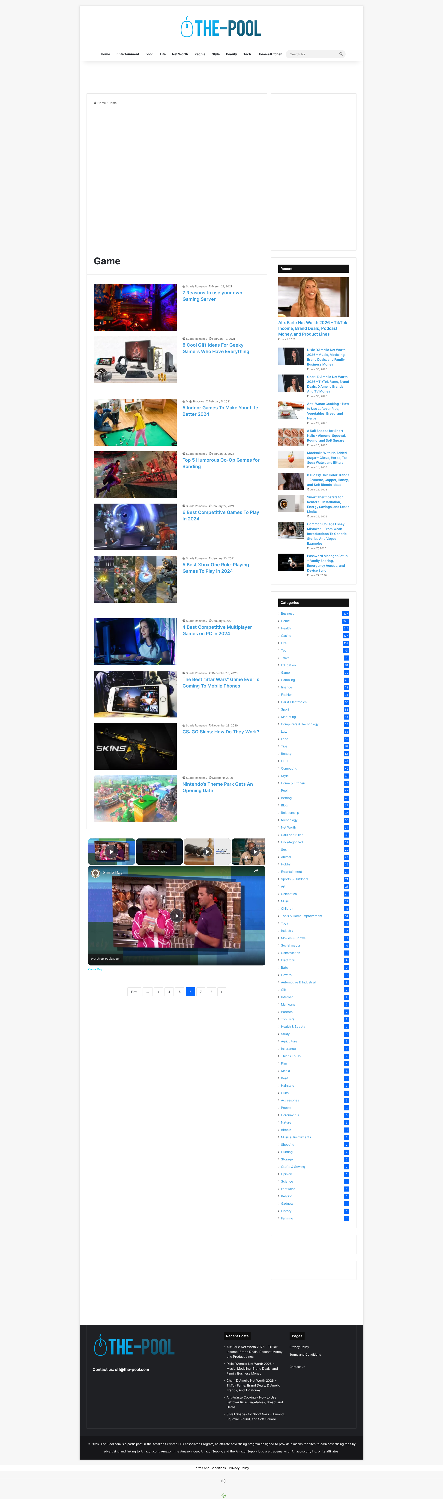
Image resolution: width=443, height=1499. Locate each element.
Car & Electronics (294, 702)
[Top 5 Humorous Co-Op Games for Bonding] (135, 474)
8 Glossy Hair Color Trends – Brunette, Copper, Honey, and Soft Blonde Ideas (328, 480)
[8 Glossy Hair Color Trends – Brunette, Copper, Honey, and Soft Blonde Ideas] (291, 481)
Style (216, 54)
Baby (285, 967)
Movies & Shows (293, 938)
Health (286, 628)
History (286, 1211)
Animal (286, 857)
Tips (284, 746)
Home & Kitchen (269, 54)
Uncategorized (292, 842)
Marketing (288, 717)
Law (284, 731)
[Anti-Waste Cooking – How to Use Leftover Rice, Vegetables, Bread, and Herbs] (291, 410)
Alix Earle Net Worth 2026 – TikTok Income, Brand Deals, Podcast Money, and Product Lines (312, 328)
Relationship (290, 812)
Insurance (288, 1048)
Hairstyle (287, 1085)
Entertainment (128, 54)
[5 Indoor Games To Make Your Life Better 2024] (135, 422)
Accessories (290, 1100)
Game (285, 672)
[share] (256, 870)
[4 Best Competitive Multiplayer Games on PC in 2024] (135, 641)
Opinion (286, 1174)
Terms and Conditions (305, 1354)
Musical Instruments (296, 1137)
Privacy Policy (299, 1347)
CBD (284, 761)
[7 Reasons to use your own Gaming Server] (135, 307)
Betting (286, 798)
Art (283, 886)
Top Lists (287, 1019)
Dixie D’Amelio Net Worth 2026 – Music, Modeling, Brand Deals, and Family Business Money (252, 1368)
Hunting (287, 1152)
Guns (285, 1093)
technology (289, 820)
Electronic (288, 960)
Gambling (288, 680)
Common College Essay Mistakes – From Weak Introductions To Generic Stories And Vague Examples (327, 533)
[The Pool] (221, 26)
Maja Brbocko (195, 401)
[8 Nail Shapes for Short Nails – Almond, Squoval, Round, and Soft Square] (291, 437)
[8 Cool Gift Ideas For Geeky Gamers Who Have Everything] (135, 359)
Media (285, 1071)
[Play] (207, 851)
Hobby (286, 864)
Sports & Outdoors (294, 879)
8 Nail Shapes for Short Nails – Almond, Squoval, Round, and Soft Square (326, 435)
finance (286, 687)
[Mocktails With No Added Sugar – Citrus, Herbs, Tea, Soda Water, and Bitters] (291, 459)
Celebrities (289, 894)
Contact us (297, 1367)
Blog (284, 805)
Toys (284, 923)
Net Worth (180, 54)
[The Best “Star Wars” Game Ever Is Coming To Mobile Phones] (135, 694)
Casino (286, 635)
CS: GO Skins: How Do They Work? (221, 732)
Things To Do (291, 1056)
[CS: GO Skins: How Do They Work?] (135, 746)
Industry (287, 930)
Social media (290, 945)
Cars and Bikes (292, 835)
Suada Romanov (196, 286)
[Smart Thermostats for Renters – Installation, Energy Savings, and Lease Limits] (291, 503)
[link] (95, 873)
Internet (287, 997)
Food (149, 54)
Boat (284, 1078)
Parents (287, 1012)
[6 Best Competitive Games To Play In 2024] (135, 527)
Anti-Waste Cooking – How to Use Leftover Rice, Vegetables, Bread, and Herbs (255, 1402)
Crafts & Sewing (293, 1167)
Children (287, 908)
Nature (286, 1122)
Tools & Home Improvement (301, 916)
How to (286, 975)
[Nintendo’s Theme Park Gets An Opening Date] (135, 798)
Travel (285, 658)
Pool (284, 790)
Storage (287, 1159)
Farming (287, 1218)
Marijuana (288, 1004)
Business (287, 613)
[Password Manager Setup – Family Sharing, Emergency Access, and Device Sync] (291, 562)
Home (105, 54)
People (200, 54)
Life (163, 54)
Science (287, 1181)
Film (284, 1063)
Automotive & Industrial (298, 982)
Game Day (112, 872)
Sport (285, 709)
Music (285, 901)
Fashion (287, 694)
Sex (284, 849)
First (134, 992)
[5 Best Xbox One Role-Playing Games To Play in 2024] (135, 579)
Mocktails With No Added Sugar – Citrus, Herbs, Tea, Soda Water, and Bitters (327, 457)
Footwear (288, 1189)
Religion (287, 1196)
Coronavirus (290, 1115)
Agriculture (289, 1041)
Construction (290, 953)
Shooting (287, 1144)
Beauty (231, 54)
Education (288, 665)
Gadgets (287, 1203)
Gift (283, 989)
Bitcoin (286, 1130)
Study (285, 1034)
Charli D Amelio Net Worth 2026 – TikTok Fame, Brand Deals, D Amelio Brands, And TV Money (253, 1385)
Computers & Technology (300, 724)
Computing (289, 768)
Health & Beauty (293, 1026)
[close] (223, 1481)
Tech (247, 54)
